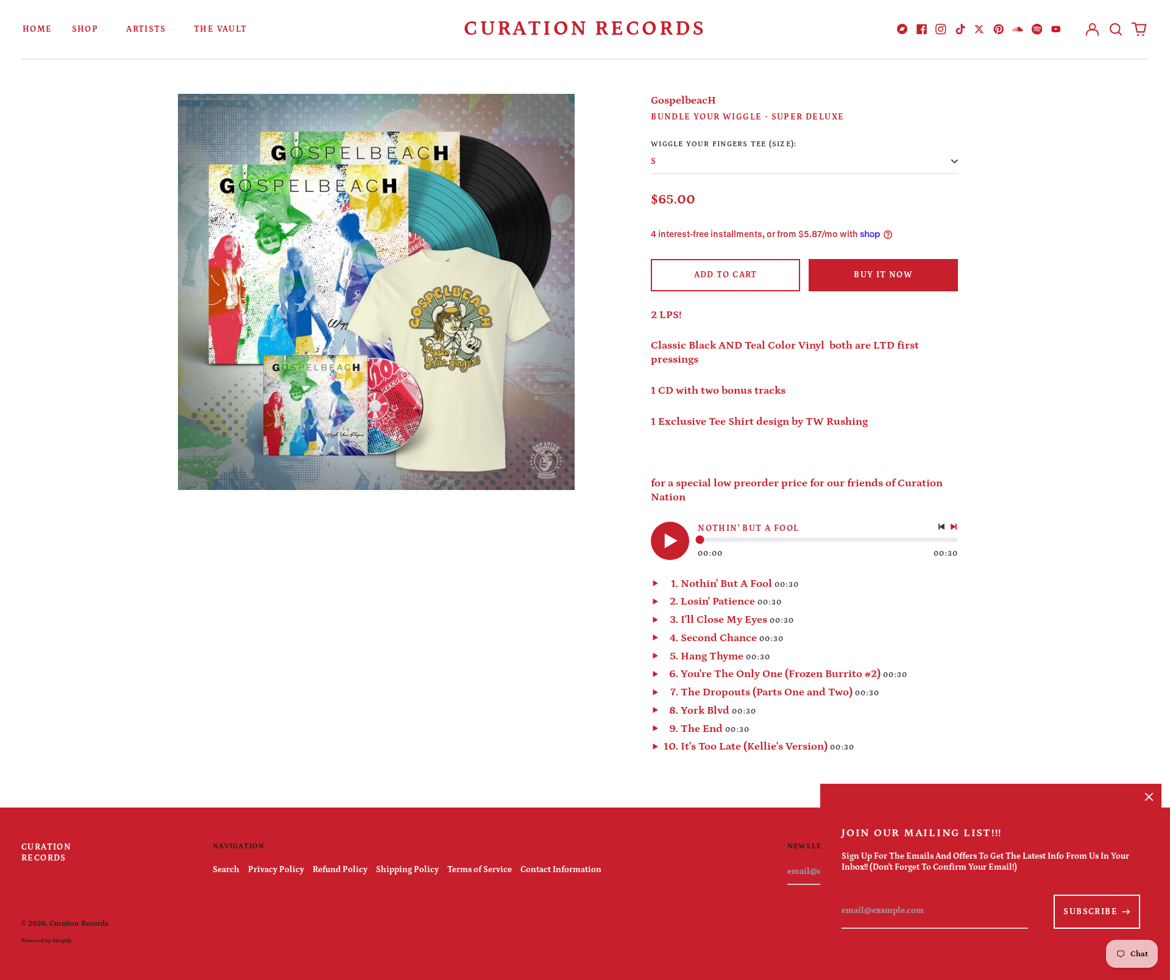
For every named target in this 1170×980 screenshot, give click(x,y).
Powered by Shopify (46, 940)
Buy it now (883, 275)
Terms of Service (479, 870)
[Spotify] (1037, 29)
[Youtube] (1056, 29)
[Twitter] (979, 29)
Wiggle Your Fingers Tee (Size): (723, 144)
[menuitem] (37, 29)
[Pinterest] (998, 29)
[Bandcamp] (902, 29)
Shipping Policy (407, 870)
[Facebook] (921, 29)
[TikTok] (960, 29)
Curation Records (585, 28)
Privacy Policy (276, 870)
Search (226, 870)
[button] (1116, 29)
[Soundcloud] (1017, 29)
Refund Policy (340, 870)
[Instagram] (940, 29)
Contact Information (560, 870)
